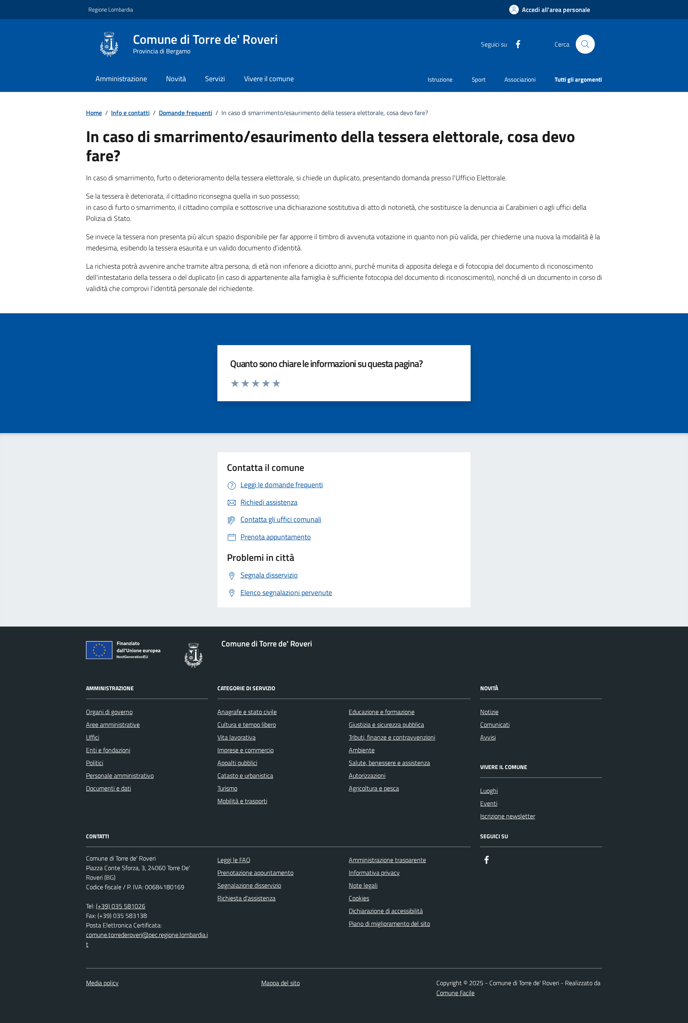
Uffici (92, 737)
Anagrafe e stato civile (247, 711)
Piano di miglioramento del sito (389, 923)
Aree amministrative (113, 724)
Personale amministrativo (120, 775)
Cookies (359, 898)
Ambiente (362, 750)
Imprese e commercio (245, 750)
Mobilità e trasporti (242, 801)
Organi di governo (109, 711)
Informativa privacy (374, 872)
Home (94, 112)
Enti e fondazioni (108, 750)
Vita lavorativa (236, 737)
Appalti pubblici (237, 762)
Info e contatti (130, 112)
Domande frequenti (185, 112)
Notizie (489, 711)
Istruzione (440, 79)
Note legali (363, 885)
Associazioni (520, 79)
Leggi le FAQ (233, 860)
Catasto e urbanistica (245, 775)
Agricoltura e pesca (374, 788)
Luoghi (489, 790)
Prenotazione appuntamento (255, 872)
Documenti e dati (108, 788)
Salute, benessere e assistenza (389, 762)
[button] (550, 10)
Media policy (102, 983)
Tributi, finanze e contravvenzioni (392, 737)
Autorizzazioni (367, 775)
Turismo (227, 788)
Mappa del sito (280, 983)
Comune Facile (455, 993)
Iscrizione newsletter (507, 816)
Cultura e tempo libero (246, 724)
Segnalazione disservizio (249, 885)
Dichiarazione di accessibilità (386, 911)
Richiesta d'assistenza (246, 898)
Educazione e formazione (381, 711)
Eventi (488, 803)
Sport (478, 79)
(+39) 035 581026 (120, 906)
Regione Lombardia (110, 9)
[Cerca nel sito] (585, 44)
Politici (94, 762)
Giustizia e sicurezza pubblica (386, 724)
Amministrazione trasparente (387, 860)
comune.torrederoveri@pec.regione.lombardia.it (147, 939)
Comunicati (495, 724)
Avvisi (488, 737)
